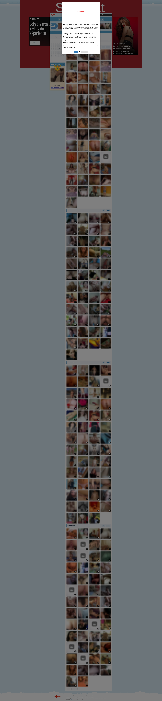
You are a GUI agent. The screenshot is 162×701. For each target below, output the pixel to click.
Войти (76, 51)
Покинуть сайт (84, 51)
